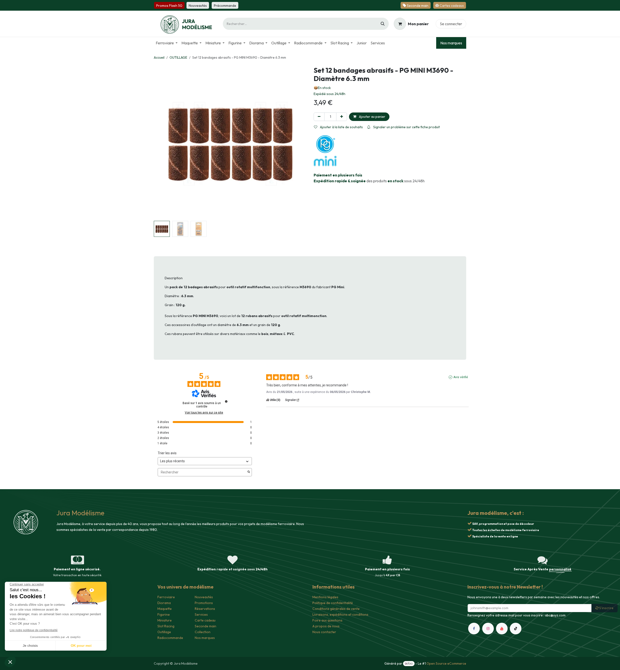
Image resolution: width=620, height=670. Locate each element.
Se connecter (451, 23)
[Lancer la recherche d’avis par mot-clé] (249, 472)
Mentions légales (325, 597)
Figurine (163, 614)
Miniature (164, 620)
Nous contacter (324, 632)
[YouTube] (502, 628)
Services (201, 614)
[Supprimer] (319, 116)
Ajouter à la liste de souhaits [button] (341, 127)
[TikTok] (515, 628)
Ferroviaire (166, 597)
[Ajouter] (341, 116)
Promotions (204, 603)
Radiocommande (170, 638)
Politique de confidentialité (332, 603)
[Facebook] (474, 628)
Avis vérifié (460, 377)
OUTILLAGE (178, 57)
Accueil (159, 57)
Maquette (164, 608)
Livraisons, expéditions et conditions (340, 614)
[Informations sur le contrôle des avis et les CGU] (226, 401)
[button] (161, 142)
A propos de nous (326, 626)
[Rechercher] (383, 24)
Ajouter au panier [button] (371, 116)
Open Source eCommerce (446, 663)
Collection (202, 632)
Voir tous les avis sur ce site (204, 412)
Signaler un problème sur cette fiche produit (406, 127)
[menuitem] (166, 43)
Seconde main (205, 626)
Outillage (164, 632)
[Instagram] (488, 628)
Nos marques (451, 42)
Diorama (164, 603)
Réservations (205, 608)
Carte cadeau (205, 620)
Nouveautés (204, 597)
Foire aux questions (327, 620)
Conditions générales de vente (336, 608)
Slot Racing (165, 626)
